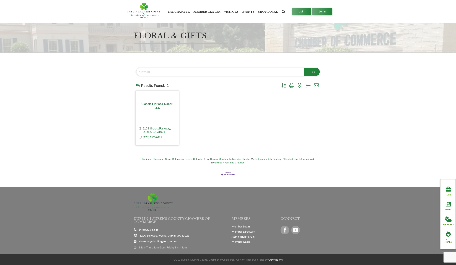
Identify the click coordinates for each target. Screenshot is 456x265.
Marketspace (258, 159)
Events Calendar (194, 159)
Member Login (241, 226)
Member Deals (241, 241)
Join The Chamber (234, 162)
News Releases (174, 159)
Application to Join (243, 236)
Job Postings (275, 159)
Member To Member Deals (234, 159)
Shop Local (268, 11)
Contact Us (290, 159)
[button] (137, 85)
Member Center (206, 11)
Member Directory (243, 231)
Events (248, 11)
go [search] (313, 71)
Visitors (231, 11)
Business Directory (152, 159)
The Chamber (178, 11)
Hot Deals (211, 159)
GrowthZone (275, 259)
